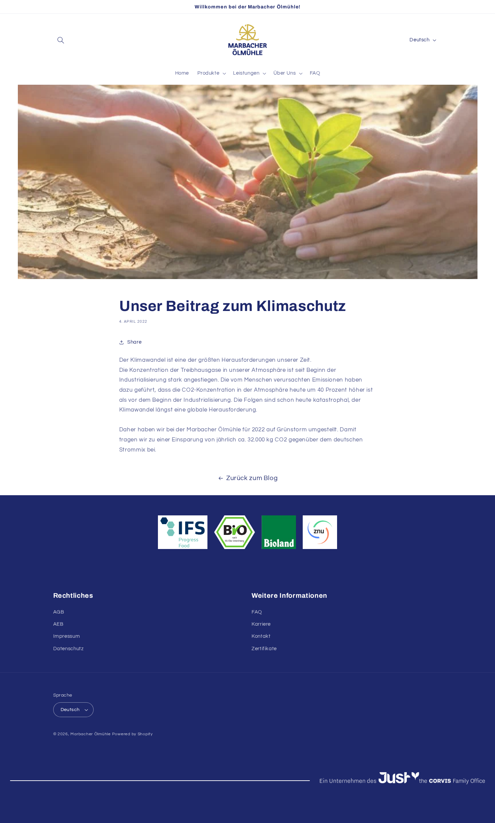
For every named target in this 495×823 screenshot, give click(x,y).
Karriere (261, 624)
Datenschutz (68, 648)
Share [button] (134, 342)
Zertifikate (264, 648)
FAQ (257, 612)
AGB (58, 612)
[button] (61, 40)
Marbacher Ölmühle (90, 734)
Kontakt (261, 636)
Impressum (66, 636)
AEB (58, 624)
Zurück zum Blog (251, 478)
